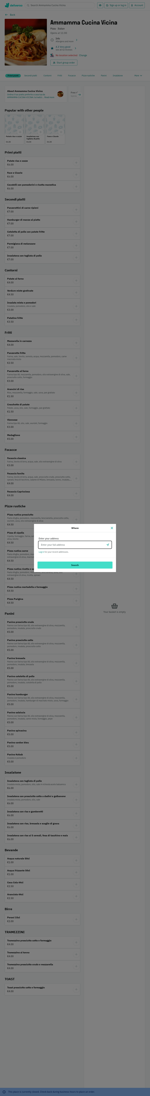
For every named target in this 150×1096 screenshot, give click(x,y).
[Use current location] (107, 544)
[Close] (112, 528)
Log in (41, 552)
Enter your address (49, 538)
